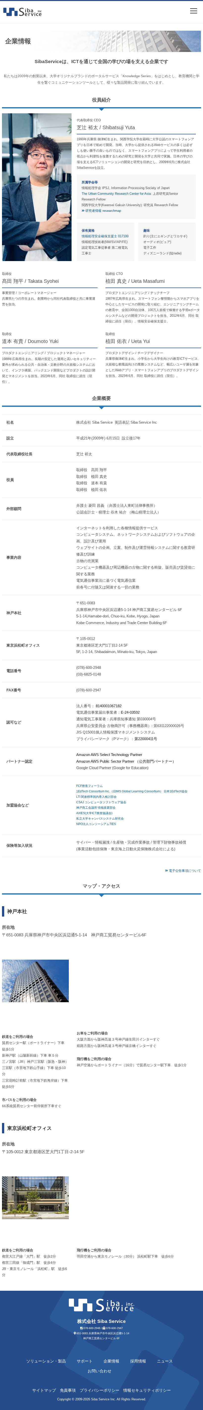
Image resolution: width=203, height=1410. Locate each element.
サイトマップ (44, 1390)
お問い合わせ (99, 1371)
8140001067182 (109, 706)
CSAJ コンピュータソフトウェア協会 (101, 802)
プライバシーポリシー (99, 1390)
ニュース (165, 1361)
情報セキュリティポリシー (147, 1390)
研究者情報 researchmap (102, 211)
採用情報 (138, 1361)
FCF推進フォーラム (89, 786)
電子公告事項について (184, 871)
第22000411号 (145, 739)
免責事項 (68, 1390)
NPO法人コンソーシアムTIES (96, 824)
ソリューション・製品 (46, 1361)
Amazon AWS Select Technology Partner (109, 755)
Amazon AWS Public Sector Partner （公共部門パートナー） (126, 761)
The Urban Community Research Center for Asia (116, 193)
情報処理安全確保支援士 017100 (105, 236)
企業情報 (111, 1361)
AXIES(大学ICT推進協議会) (94, 813)
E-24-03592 (130, 712)
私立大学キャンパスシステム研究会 (100, 818)
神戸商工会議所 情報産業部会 (96, 807)
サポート (85, 1361)
